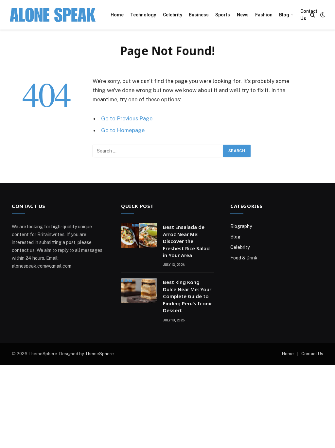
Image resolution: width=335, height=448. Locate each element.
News (243, 14)
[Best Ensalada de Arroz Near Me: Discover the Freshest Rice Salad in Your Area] (139, 235)
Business (199, 14)
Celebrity (172, 14)
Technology (143, 14)
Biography (241, 226)
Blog (284, 14)
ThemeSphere (99, 353)
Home (117, 14)
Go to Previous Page (126, 118)
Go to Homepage (123, 130)
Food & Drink (243, 257)
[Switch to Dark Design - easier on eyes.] (322, 14)
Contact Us (308, 15)
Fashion (264, 14)
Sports (222, 14)
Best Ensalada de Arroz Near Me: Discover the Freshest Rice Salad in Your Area (186, 241)
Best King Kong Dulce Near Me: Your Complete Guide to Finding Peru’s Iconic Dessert (188, 296)
